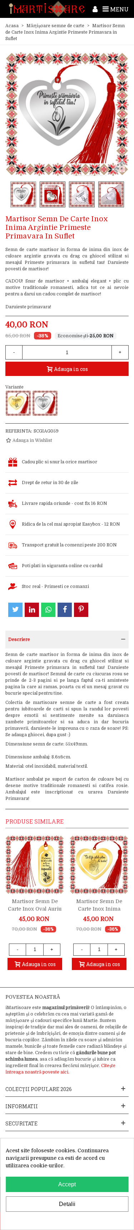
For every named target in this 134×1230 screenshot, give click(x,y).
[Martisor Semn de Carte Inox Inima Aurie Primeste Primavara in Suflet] (18, 403)
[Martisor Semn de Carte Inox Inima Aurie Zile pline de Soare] (99, 864)
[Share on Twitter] (15, 610)
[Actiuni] (95, 9)
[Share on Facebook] (65, 610)
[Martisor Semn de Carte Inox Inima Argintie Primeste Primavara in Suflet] (45, 403)
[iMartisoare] (46, 8)
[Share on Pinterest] (81, 610)
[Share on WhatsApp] (48, 610)
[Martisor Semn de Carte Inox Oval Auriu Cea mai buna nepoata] (34, 864)
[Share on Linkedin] (32, 610)
